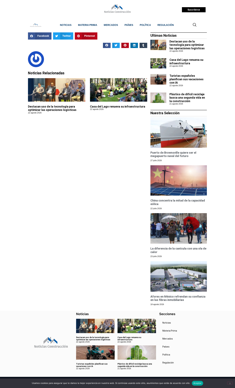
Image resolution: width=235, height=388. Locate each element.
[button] (195, 25)
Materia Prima (87, 25)
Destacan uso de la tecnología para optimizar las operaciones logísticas (52, 108)
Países (129, 25)
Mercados (111, 25)
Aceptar (197, 383)
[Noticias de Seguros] (117, 9)
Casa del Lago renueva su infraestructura (117, 106)
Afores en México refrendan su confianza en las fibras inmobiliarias (177, 298)
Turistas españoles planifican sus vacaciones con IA (186, 79)
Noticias (65, 25)
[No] (230, 383)
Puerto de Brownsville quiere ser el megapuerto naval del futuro (173, 154)
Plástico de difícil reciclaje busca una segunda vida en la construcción (187, 98)
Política (145, 25)
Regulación (165, 25)
